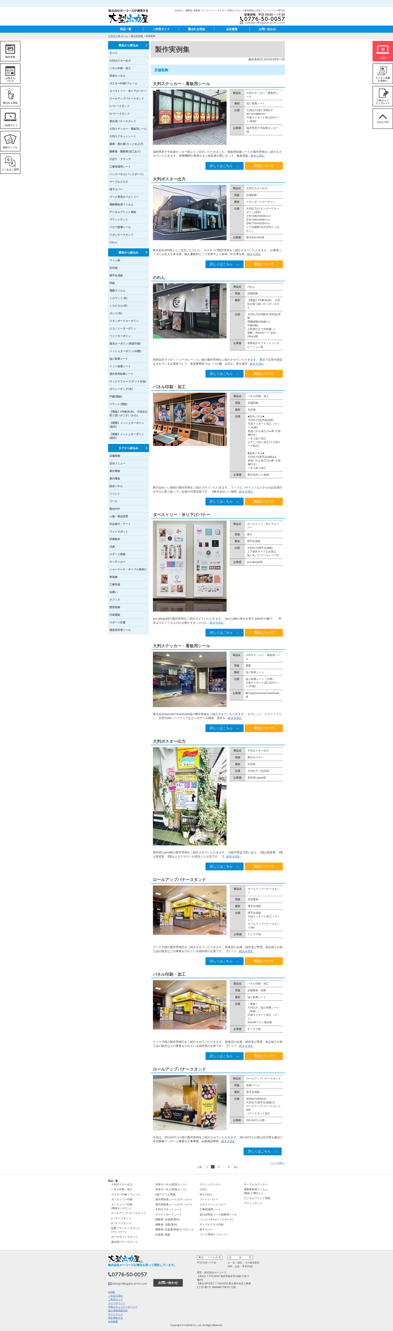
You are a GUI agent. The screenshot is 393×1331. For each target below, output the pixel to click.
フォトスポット (119, 531)
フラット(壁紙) (119, 404)
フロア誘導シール (120, 227)
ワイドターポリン (120, 336)
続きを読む (258, 155)
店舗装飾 (115, 455)
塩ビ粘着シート (119, 358)
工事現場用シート (120, 166)
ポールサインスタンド (124, 1236)
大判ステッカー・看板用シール (181, 83)
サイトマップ (115, 1314)
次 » (236, 1166)
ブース (113, 501)
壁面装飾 (115, 607)
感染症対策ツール (120, 629)
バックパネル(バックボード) (126, 174)
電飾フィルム (117, 290)
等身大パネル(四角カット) (170, 1189)
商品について (264, 166)
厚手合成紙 (116, 275)
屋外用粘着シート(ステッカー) (173, 1199)
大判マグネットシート (123, 136)
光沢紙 (113, 267)
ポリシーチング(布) (121, 388)
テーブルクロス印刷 (212, 1224)
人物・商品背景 (119, 516)
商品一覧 (125, 29)
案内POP (115, 508)
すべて (113, 53)
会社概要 (232, 29)
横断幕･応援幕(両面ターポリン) (174, 1229)
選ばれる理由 (196, 29)
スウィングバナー (210, 1184)
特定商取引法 (115, 1317)
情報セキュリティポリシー (123, 1306)
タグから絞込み (129, 448)
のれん (159, 277)
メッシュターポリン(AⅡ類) (125, 351)
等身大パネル (117, 75)
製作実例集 (137, 36)
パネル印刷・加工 (169, 386)
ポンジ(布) (116, 313)
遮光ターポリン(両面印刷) (125, 343)
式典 (112, 546)
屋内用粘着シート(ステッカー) (173, 1204)
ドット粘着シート (120, 366)
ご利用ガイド (161, 29)
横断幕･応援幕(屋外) (167, 1219)
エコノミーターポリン (123, 328)
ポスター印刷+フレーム (124, 83)
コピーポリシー (116, 1303)
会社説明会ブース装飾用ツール (218, 1214)
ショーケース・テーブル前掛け (128, 569)
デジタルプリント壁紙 (123, 212)
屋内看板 (115, 478)
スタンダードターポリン (124, 320)
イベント (115, 493)
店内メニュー (117, 463)
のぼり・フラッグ (120, 159)
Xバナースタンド (120, 113)
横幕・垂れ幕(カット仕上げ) (126, 143)
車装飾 (113, 576)
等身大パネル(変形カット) (170, 1184)
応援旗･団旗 (162, 1234)
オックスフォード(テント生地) (128, 381)
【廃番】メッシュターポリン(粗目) (127, 424)
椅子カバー (116, 189)
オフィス (115, 599)
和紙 (112, 283)
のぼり (204, 1189)
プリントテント (119, 219)
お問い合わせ (267, 29)
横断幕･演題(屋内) (166, 1224)
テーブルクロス (119, 181)
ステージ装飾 (117, 554)
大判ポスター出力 (169, 179)
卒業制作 (115, 539)
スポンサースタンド (121, 234)
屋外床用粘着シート (121, 373)
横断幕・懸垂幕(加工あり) (125, 151)
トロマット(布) (119, 298)
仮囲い (113, 592)
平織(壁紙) (116, 396)
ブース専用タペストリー (124, 196)
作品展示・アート (120, 523)
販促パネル (116, 486)
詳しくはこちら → (224, 166)
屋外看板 (115, 471)
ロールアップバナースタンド (179, 879)
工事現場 (115, 584)
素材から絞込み (129, 252)
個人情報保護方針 (118, 1310)
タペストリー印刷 (121, 1199)
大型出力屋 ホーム (118, 36)
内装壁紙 (115, 614)
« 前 (200, 1166)
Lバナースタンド (120, 106)
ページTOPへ (277, 1163)
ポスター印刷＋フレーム (125, 1194)
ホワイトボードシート (168, 1214)
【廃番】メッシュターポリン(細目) (127, 436)
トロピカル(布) (119, 305)
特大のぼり (206, 1194)
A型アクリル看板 (165, 1194)
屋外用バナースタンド (123, 121)
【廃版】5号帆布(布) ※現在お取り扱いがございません (129, 413)
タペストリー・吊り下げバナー (181, 514)
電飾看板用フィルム (121, 204)
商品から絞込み (129, 45)
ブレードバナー (209, 1199)
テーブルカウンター (256, 1184)
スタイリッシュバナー (213, 1204)
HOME (111, 1292)
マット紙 (115, 260)
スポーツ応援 (117, 622)
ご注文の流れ (115, 1295)
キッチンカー (117, 561)
